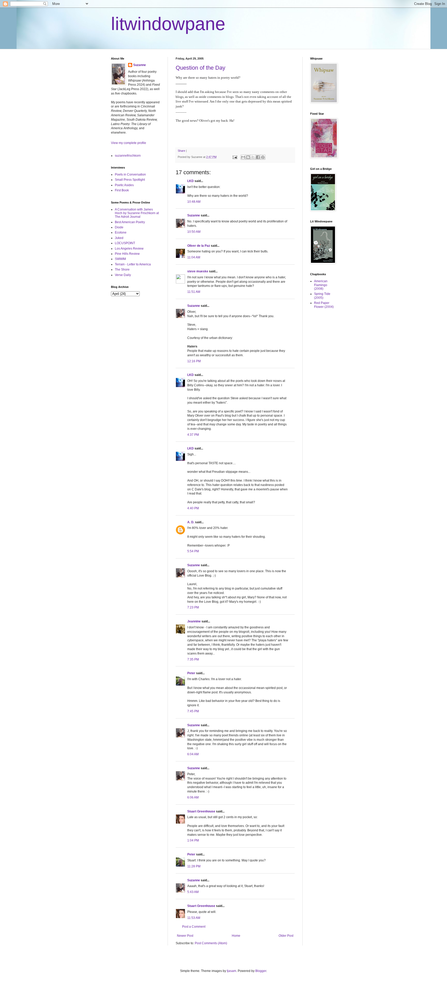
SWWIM (120, 259)
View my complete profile (128, 143)
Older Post (286, 936)
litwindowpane (168, 24)
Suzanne (193, 215)
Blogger (260, 971)
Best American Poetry (130, 222)
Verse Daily (123, 275)
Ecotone (120, 232)
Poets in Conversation (130, 174)
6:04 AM (193, 754)
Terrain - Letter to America (133, 264)
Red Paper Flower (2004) (324, 304)
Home (236, 936)
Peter (191, 673)
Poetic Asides (124, 185)
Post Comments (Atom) (211, 943)
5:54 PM (193, 551)
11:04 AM (193, 257)
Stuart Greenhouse (201, 811)
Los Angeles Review (129, 248)
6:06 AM (193, 797)
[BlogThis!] (248, 157)
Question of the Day (200, 67)
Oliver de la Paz (198, 246)
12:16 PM (194, 361)
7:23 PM (193, 607)
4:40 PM (193, 508)
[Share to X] (253, 157)
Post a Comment (193, 926)
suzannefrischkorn (128, 155)
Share (181, 150)
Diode (119, 227)
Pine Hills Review (127, 254)
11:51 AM (193, 292)
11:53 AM (193, 918)
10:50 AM (193, 232)
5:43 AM (193, 892)
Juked (119, 238)
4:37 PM (193, 435)
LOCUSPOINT (125, 243)
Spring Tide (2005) (322, 295)
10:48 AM (193, 202)
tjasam (231, 971)
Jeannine (194, 621)
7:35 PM (193, 659)
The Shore (122, 269)
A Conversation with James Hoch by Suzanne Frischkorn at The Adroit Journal (137, 213)
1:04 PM (193, 840)
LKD (190, 181)
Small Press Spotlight (130, 179)
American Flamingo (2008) (320, 284)
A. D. (190, 522)
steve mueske (197, 271)
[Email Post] (234, 156)
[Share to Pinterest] (262, 157)
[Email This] (243, 157)
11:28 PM (193, 866)
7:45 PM (193, 711)
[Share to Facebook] (257, 157)
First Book (122, 190)
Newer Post (185, 936)
